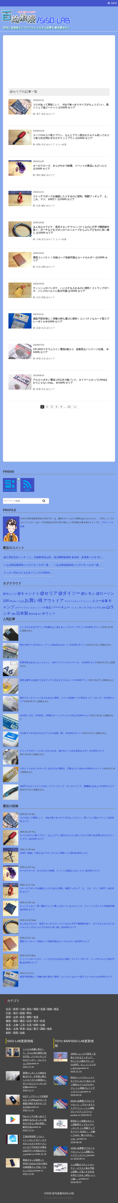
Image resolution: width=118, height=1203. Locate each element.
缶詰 (29, 1028)
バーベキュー (61, 607)
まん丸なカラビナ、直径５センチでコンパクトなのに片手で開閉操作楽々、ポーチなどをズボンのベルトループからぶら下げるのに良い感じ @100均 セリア (71, 230)
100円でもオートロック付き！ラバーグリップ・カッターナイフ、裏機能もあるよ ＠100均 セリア (67, 786)
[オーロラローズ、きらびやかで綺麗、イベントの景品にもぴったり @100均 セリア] (19, 162)
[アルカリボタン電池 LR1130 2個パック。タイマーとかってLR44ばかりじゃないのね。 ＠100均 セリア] (19, 376)
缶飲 (22, 1032)
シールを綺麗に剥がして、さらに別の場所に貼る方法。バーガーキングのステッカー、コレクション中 (34, 1056)
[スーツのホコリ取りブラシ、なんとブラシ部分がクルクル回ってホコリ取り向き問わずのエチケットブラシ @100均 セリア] (19, 131)
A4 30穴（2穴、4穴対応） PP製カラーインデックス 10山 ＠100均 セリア (55, 715)
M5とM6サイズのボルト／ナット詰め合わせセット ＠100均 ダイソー (53, 645)
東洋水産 (33, 614)
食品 (43, 114)
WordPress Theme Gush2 (59, 1197)
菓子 (38, 114)
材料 (35, 1025)
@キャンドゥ (28, 593)
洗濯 (42, 1009)
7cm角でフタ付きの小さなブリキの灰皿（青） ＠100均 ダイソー (51, 733)
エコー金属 (60, 144)
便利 (104, 608)
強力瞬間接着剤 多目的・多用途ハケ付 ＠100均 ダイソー (85, 557)
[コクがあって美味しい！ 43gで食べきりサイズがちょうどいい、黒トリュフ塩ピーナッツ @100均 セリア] (19, 101)
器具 (22, 1017)
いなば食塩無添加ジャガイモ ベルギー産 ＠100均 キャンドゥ (37, 565)
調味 (42, 1028)
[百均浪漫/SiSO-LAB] (36, 14)
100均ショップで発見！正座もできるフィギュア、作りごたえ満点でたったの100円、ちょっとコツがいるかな (83, 1061)
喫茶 (15, 1032)
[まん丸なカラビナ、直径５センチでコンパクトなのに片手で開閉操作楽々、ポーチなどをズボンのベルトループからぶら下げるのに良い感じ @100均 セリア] (19, 223)
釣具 (42, 1021)
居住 (29, 1009)
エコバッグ (87, 601)
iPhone (13, 601)
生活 (43, 144)
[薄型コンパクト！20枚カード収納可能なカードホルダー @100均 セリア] (19, 254)
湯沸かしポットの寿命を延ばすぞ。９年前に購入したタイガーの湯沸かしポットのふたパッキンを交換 (34, 1080)
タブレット (35, 608)
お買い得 (33, 600)
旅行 (15, 1013)
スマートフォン (22, 607)
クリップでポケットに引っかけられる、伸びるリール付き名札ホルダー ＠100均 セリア (62, 751)
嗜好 (38, 175)
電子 (35, 1021)
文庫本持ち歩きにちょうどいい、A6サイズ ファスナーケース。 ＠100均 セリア (58, 662)
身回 (56, 1009)
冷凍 (15, 1028)
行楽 (8, 1013)
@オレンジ (10, 593)
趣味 (43, 175)
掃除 (38, 144)
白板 (42, 1025)
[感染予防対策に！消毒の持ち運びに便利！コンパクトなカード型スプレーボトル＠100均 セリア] (19, 315)
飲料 (8, 1032)
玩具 (38, 205)
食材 (49, 1028)
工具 (22, 1025)
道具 (8, 1025)
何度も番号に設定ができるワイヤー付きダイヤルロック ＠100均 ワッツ (54, 680)
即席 (22, 1028)
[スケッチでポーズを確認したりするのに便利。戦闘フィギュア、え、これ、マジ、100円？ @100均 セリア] (19, 192)
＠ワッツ (48, 613)
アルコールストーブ (74, 601)
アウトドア (53, 600)
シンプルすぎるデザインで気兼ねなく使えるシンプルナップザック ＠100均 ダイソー (61, 627)
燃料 (29, 1017)
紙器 (22, 1013)
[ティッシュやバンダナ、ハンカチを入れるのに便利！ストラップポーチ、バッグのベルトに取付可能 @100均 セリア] (19, 284)
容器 (38, 328)
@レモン (88, 593)
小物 (38, 239)
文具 (29, 1025)
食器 (35, 1017)
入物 (15, 1025)
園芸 (22, 1021)
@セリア (50, 114)
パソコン (74, 608)
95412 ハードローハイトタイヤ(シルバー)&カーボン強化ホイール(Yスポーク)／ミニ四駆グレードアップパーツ (83, 1084)
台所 (15, 1017)
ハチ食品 (46, 607)
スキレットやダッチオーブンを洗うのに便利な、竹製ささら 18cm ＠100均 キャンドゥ (62, 768)
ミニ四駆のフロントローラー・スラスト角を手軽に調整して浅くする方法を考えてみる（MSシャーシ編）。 (83, 1171)
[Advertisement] (65, 59)
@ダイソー (69, 593)
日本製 (22, 613)
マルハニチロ (94, 607)
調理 (8, 1017)
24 (69, 407)
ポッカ (82, 607)
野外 (29, 1013)
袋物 (43, 267)
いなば (20, 601)
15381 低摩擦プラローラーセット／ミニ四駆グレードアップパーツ (82, 1151)
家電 (38, 358)
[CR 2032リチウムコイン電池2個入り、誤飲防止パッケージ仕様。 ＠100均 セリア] (19, 345)
